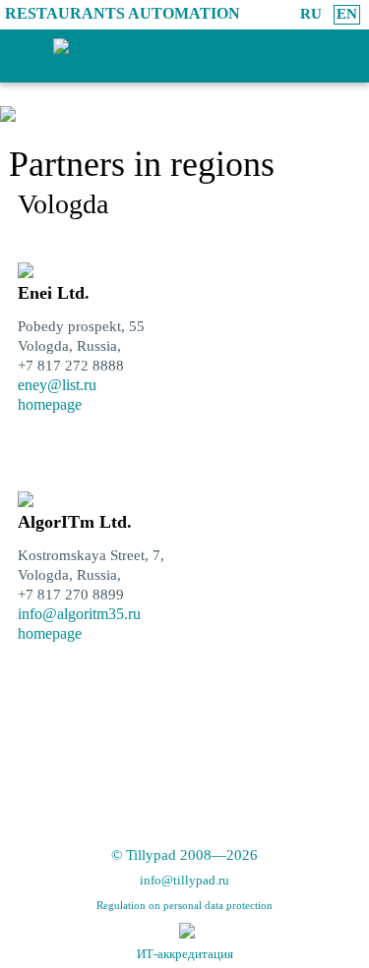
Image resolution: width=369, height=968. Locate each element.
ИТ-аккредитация (185, 953)
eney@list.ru (57, 384)
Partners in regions (142, 164)
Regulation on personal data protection (184, 905)
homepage (50, 404)
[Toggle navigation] (13, 61)
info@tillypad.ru (184, 880)
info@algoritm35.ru (79, 613)
